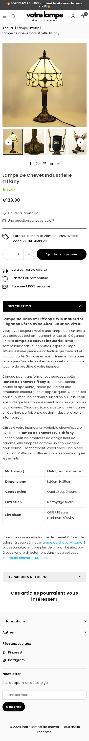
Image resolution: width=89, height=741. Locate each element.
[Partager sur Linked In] (51, 163)
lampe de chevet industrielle (25, 557)
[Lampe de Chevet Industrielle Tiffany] (12, 141)
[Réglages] (73, 16)
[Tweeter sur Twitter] (38, 163)
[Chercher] (13, 16)
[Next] (80, 141)
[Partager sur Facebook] (31, 163)
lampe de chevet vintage (62, 542)
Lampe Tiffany (28, 28)
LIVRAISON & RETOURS (27, 577)
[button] (82, 16)
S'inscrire (13, 707)
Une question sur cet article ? (30, 220)
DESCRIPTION (19, 306)
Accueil (8, 28)
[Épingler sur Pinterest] (44, 163)
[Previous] (8, 141)
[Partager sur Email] (58, 163)
